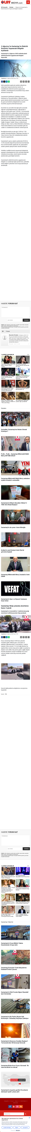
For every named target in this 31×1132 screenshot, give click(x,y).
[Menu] (28, 2)
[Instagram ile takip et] (17, 1106)
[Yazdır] (21, 81)
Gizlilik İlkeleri (23, 1101)
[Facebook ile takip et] (10, 1106)
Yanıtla (11, 344)
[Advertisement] (15, 27)
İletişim (16, 1101)
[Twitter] (4, 81)
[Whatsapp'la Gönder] (9, 81)
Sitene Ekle (15, 1102)
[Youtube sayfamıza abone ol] (14, 1106)
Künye (11, 1101)
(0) (15, 344)
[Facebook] (2, 81)
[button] (24, 81)
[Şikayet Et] (28, 344)
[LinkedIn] (6, 81)
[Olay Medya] (11, 2)
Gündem (11, 7)
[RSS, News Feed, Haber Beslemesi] (21, 1106)
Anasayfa (5, 7)
